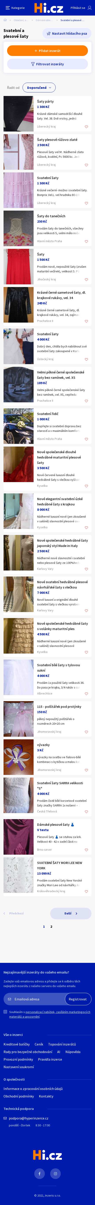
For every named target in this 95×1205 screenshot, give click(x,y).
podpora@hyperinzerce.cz (28, 1118)
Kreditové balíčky (17, 1044)
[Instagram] (55, 1173)
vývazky (43, 744)
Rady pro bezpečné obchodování (28, 1051)
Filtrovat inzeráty (50, 64)
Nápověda (72, 1051)
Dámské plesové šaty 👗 (56, 824)
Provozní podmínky (18, 1059)
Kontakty (46, 1096)
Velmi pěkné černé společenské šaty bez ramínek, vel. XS (60, 375)
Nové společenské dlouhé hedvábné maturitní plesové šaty (59, 457)
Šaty (40, 254)
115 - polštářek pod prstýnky (59, 706)
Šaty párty (45, 101)
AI (58, 1051)
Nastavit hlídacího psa (69, 33)
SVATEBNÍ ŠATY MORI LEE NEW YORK (59, 865)
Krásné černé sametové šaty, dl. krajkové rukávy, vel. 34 (61, 295)
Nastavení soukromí (19, 1067)
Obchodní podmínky (19, 1096)
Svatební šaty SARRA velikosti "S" (60, 785)
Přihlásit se (78, 8)
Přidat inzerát (50, 50)
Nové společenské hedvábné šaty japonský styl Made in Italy (62, 543)
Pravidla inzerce (50, 1059)
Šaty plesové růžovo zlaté (57, 139)
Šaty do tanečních (51, 216)
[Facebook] (39, 1173)
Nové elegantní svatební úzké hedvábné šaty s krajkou (60, 501)
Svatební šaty (48, 178)
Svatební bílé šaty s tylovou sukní (58, 667)
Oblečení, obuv (22, 20)
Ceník (39, 1044)
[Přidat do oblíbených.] (86, 127)
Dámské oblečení (45, 20)
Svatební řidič (47, 413)
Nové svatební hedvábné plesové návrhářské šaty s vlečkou (62, 584)
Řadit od (13, 87)
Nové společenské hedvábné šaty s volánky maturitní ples (62, 626)
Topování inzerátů (62, 1044)
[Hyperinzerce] (49, 8)
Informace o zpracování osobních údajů (33, 1088)
